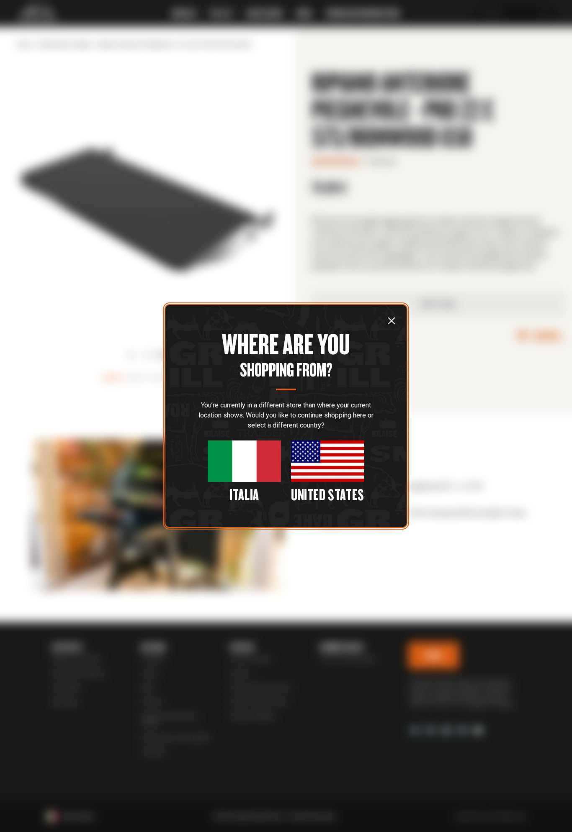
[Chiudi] (391, 320)
